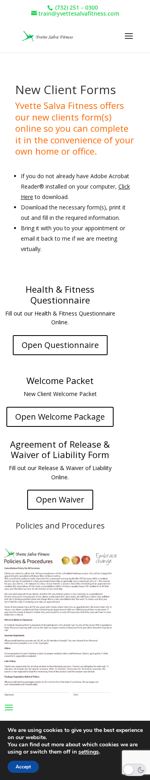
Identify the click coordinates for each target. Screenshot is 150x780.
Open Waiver (60, 499)
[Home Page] (47, 36)
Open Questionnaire (60, 345)
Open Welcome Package (60, 416)
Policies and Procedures (60, 525)
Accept (23, 767)
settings (88, 752)
